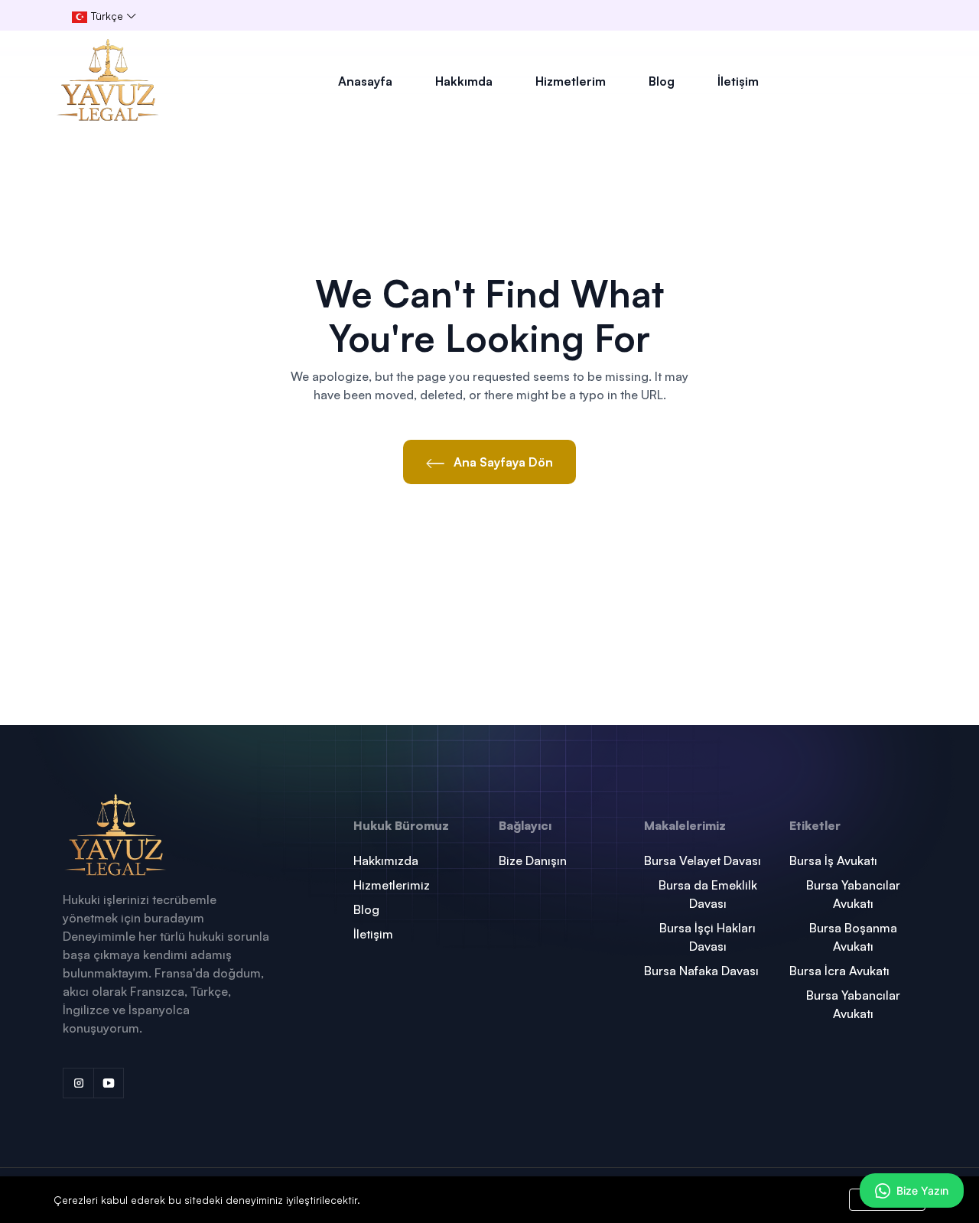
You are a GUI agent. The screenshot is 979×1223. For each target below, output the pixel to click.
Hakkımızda (385, 860)
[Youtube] (108, 1083)
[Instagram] (78, 1083)
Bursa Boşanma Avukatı (853, 937)
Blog (662, 81)
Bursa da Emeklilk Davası (708, 894)
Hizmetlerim (570, 81)
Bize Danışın (533, 860)
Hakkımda (464, 81)
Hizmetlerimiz (391, 885)
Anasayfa (365, 81)
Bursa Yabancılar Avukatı (853, 894)
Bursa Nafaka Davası (701, 970)
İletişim (738, 81)
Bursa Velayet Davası (702, 860)
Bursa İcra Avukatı (839, 970)
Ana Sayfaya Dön (501, 462)
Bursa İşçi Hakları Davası (707, 937)
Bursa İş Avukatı (833, 860)
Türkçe (105, 15)
